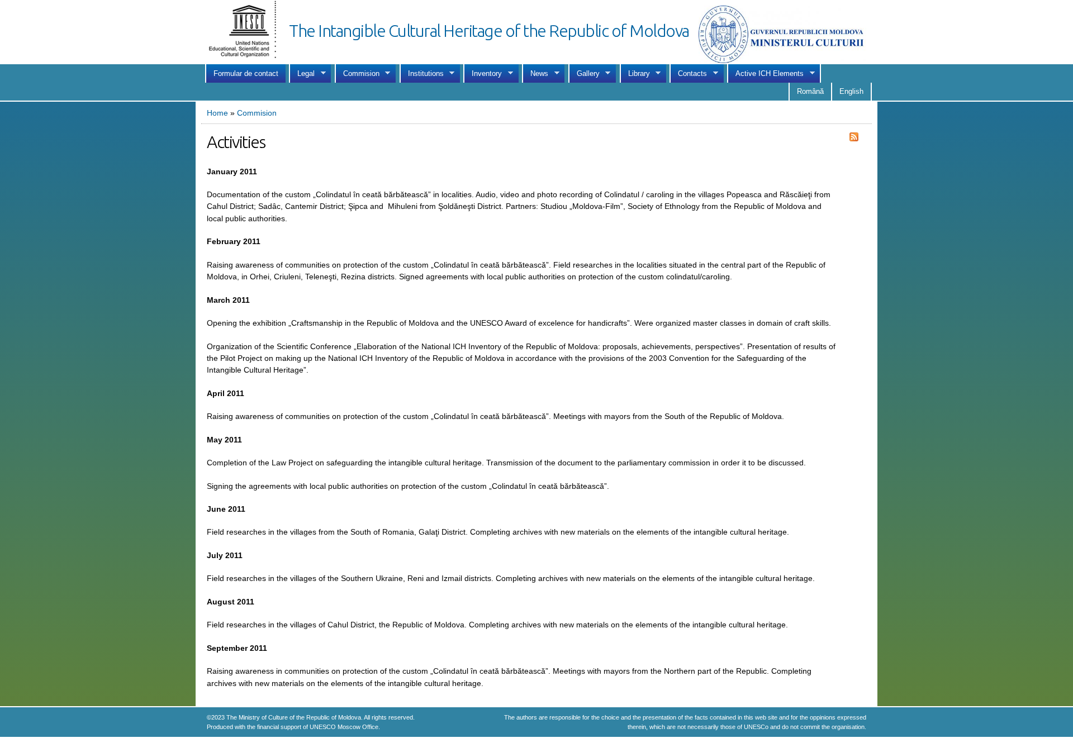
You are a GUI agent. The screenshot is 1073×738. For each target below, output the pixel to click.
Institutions (422, 73)
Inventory (482, 73)
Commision (357, 73)
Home (217, 112)
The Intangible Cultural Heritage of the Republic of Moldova (489, 30)
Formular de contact (245, 73)
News (535, 73)
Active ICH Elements (765, 73)
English (851, 91)
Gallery (584, 73)
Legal (302, 73)
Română (810, 91)
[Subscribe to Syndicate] (853, 135)
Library (635, 73)
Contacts (688, 73)
